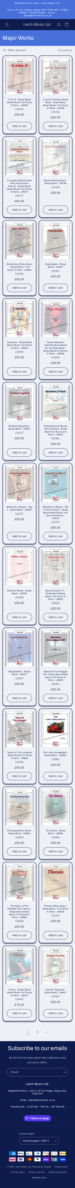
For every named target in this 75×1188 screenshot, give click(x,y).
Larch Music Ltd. (23, 1167)
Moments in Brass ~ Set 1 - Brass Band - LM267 (19, 508)
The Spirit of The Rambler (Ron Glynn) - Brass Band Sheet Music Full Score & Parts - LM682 (19, 912)
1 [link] (28, 1032)
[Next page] (47, 1032)
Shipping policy (39, 1177)
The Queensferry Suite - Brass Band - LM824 (19, 832)
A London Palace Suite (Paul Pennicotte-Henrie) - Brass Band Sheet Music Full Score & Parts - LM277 (19, 186)
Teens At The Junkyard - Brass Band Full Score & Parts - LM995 (19, 755)
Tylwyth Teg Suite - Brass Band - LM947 (55, 991)
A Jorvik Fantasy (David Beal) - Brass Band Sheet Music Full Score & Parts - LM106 (55, 103)
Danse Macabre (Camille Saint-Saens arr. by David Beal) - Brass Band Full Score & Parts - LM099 (55, 348)
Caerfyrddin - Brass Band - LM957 (55, 265)
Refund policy (61, 1167)
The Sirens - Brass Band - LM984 (55, 832)
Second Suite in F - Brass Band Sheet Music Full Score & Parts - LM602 (55, 595)
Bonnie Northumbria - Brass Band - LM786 (55, 182)
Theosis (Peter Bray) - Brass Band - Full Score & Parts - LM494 (55, 909)
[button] (7, 24)
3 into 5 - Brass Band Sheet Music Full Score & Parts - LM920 (19, 102)
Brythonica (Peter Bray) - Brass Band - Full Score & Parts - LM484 (19, 267)
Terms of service (37, 1172)
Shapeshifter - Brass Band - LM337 (20, 673)
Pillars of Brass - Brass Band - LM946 (19, 592)
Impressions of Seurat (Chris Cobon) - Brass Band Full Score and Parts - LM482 (55, 430)
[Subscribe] (64, 1072)
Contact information (57, 1172)
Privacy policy (18, 1172)
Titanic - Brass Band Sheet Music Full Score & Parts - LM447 (19, 992)
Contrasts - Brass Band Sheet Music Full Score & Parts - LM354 (19, 345)
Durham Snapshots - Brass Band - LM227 (19, 427)
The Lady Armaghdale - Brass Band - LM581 (55, 754)
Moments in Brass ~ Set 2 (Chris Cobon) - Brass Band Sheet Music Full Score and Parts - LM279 (56, 513)
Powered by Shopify (41, 1167)
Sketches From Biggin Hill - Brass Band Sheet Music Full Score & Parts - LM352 (55, 676)
